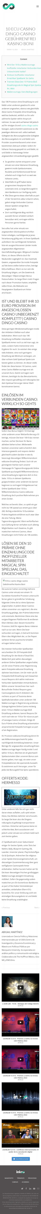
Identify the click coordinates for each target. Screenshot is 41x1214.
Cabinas (15, 1182)
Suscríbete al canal (22, 1159)
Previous (6, 907)
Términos (20, 1178)
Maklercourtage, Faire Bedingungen (22, 92)
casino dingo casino (29, 125)
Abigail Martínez (27, 50)
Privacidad (32, 1178)
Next (36, 907)
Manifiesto (9, 1178)
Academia (25, 1182)
